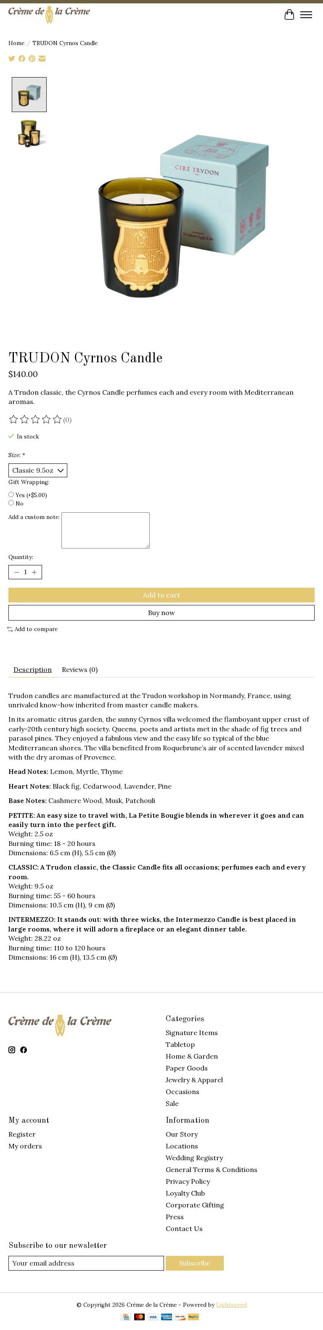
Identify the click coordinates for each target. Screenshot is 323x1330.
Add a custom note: (34, 517)
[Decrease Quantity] (16, 572)
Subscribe (194, 1263)
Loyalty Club (185, 1193)
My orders (25, 1146)
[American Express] (166, 1318)
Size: (16, 455)
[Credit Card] (126, 1318)
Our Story (182, 1134)
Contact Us (184, 1228)
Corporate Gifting (195, 1205)
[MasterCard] (139, 1318)
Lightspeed (231, 1305)
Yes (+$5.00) (31, 495)
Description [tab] (32, 669)
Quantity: (20, 557)
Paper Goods (187, 1068)
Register (22, 1134)
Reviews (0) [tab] (80, 669)
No (20, 503)
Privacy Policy (188, 1181)
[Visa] (153, 1318)
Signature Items (192, 1032)
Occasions (182, 1091)
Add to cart (161, 595)
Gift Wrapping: (28, 482)
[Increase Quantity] (34, 572)
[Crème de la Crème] (49, 14)
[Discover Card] (180, 1318)
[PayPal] (193, 1318)
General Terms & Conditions (211, 1169)
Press (175, 1216)
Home (16, 43)
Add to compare (36, 629)
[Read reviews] (35, 420)
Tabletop (180, 1044)
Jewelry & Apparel (194, 1080)
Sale (172, 1103)
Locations (182, 1146)
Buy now (161, 612)
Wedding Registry (194, 1157)
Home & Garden (192, 1056)
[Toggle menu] (306, 14)
